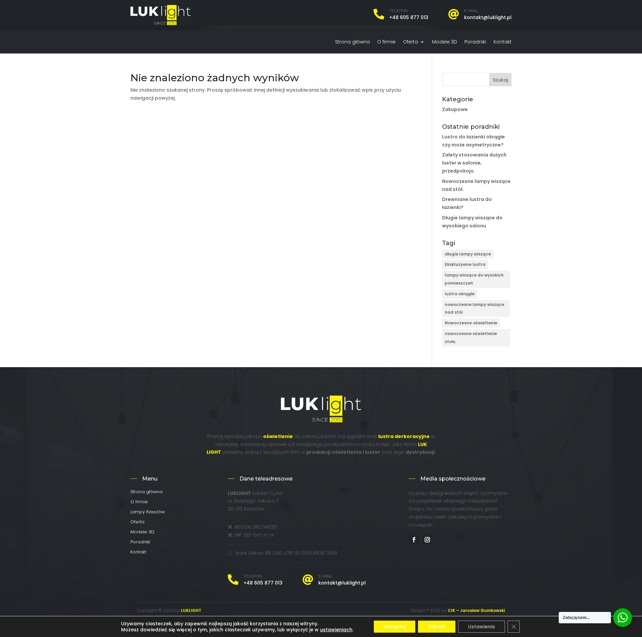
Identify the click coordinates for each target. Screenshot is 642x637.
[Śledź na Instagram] (427, 539)
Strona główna (352, 42)
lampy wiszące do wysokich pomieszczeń (474, 279)
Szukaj (500, 80)
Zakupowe (455, 109)
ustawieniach (336, 630)
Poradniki (475, 42)
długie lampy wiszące (468, 254)
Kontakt (503, 42)
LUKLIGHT (191, 610)
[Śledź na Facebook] (414, 539)
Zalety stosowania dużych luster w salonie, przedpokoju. (474, 162)
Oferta (410, 42)
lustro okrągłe (459, 294)
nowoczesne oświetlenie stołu (471, 337)
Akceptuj (394, 626)
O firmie (386, 42)
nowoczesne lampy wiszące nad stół (474, 308)
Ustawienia (481, 626)
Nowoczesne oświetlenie (471, 323)
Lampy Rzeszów (147, 512)
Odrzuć (436, 626)
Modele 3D (444, 42)
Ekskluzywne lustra (465, 264)
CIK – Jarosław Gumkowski (476, 610)
